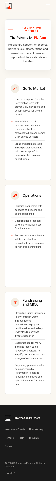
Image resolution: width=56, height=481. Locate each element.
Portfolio (9, 437)
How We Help (36, 429)
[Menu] (48, 6)
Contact (9, 446)
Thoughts (34, 437)
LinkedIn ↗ (10, 473)
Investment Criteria (15, 429)
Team (21, 437)
